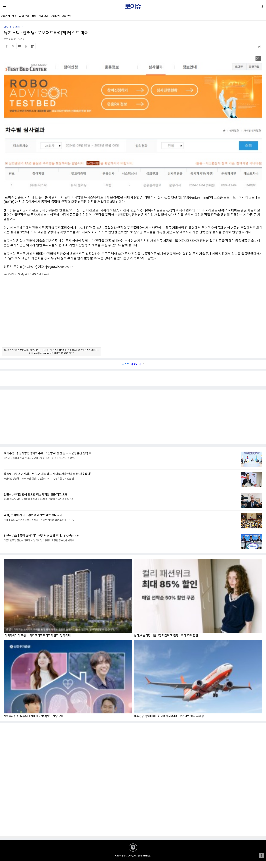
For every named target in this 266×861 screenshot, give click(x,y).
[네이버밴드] (26, 46)
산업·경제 (43, 16)
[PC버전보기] (133, 847)
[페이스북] (7, 46)
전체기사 (5, 16)
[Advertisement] (133, 315)
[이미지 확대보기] (258, 58)
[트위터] (13, 46)
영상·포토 (66, 16)
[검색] (261, 6)
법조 (14, 16)
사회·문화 (24, 16)
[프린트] (32, 46)
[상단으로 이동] (261, 855)
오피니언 (55, 16)
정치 (34, 16)
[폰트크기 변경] (259, 46)
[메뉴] (4, 6)
